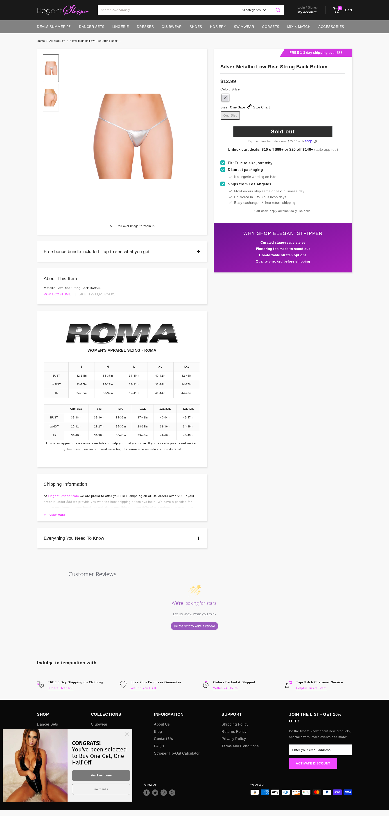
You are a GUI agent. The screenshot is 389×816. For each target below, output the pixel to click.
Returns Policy (234, 731)
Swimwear (244, 27)
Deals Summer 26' (54, 27)
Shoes (196, 27)
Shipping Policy (235, 724)
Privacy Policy (234, 739)
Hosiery (218, 27)
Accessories (331, 27)
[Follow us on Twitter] (155, 792)
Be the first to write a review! (194, 626)
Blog (158, 731)
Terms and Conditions (240, 746)
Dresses (145, 27)
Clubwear (172, 27)
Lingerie (120, 27)
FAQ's (159, 746)
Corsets (270, 27)
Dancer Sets (91, 27)
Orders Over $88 (61, 688)
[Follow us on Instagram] (164, 792)
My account (307, 12)
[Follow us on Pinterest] (172, 792)
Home (41, 41)
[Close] (127, 734)
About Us (162, 724)
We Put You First (143, 688)
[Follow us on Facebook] (146, 792)
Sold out (283, 131)
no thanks (101, 789)
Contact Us (163, 739)
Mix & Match (299, 27)
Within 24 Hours (225, 688)
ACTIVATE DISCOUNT (313, 763)
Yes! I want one (101, 775)
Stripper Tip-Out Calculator (177, 753)
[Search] (278, 10)
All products (57, 41)
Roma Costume (57, 294)
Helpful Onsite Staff (311, 688)
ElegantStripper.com (63, 496)
